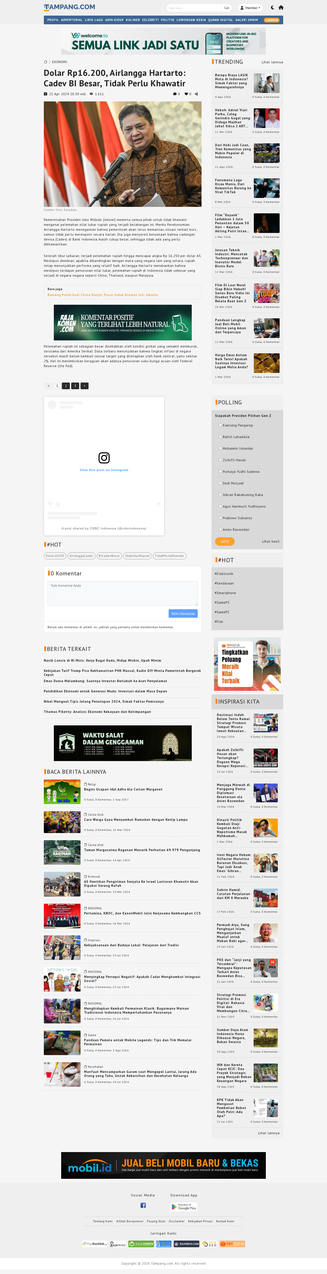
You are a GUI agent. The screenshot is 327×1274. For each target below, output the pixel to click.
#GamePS (222, 602)
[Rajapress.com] (186, 1243)
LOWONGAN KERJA (191, 20)
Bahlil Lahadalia (236, 437)
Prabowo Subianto (237, 518)
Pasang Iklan (156, 1221)
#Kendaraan (224, 583)
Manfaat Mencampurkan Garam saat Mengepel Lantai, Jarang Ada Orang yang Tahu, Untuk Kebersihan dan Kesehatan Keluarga (140, 1074)
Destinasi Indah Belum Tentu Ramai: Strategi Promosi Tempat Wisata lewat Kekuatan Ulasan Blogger (234, 723)
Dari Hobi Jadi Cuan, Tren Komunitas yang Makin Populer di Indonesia (233, 151)
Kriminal (94, 877)
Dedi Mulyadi (233, 483)
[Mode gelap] (273, 8)
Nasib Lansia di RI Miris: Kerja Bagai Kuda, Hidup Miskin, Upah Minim (102, 660)
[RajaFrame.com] (118, 1243)
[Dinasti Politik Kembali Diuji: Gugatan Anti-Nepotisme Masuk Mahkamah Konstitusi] (266, 827)
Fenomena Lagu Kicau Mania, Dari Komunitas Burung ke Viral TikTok (233, 186)
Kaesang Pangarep (238, 425)
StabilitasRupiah (137, 556)
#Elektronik (224, 574)
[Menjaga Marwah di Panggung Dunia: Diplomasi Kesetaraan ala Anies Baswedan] (266, 792)
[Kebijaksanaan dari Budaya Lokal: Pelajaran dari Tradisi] (62, 947)
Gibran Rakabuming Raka (243, 495)
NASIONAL (95, 908)
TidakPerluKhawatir (169, 556)
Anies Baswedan (236, 529)
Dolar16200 (55, 556)
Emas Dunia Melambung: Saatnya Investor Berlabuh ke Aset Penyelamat (105, 681)
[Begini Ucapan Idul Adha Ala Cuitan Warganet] (62, 791)
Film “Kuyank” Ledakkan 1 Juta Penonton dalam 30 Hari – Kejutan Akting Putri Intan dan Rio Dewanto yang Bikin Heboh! (232, 223)
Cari (226, 8)
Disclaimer (177, 1221)
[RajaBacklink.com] (94, 1243)
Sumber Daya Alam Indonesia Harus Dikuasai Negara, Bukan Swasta (232, 1036)
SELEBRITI (150, 20)
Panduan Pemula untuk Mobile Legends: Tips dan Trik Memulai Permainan (138, 1042)
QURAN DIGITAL (220, 20)
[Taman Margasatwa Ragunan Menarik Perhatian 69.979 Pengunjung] (62, 852)
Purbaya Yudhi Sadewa (241, 471)
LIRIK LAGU (94, 20)
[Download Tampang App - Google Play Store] (184, 1206)
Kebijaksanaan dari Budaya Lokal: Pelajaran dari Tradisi (131, 945)
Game (92, 1035)
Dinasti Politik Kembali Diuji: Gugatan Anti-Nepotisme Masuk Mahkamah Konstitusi (232, 828)
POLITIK (167, 20)
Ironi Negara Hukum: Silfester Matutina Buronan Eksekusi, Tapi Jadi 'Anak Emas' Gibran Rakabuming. (234, 863)
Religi (92, 784)
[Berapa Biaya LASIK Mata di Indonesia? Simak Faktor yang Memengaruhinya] (267, 83)
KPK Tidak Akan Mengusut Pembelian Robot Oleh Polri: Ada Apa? (231, 1108)
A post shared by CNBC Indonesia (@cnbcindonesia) (104, 528)
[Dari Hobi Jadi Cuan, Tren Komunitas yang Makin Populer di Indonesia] (267, 153)
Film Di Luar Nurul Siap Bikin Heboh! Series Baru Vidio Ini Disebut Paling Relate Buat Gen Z (232, 293)
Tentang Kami (103, 1221)
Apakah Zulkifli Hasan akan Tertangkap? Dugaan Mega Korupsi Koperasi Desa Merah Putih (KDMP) (232, 758)
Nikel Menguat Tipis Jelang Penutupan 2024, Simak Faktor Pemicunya (104, 701)
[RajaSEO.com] (210, 1243)
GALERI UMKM (246, 20)
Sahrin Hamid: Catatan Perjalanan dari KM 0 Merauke (233, 894)
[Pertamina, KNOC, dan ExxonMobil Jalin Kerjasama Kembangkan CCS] (62, 916)
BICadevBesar (109, 556)
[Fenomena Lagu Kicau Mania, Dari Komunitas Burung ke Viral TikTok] (267, 188)
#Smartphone (225, 593)
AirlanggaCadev (81, 556)
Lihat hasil (271, 541)
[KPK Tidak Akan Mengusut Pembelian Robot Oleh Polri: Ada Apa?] (266, 1107)
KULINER (133, 20)
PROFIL (53, 20)
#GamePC (222, 612)
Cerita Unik (96, 815)
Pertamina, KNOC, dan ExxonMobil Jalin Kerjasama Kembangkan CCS (142, 913)
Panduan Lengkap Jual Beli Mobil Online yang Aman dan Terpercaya (230, 326)
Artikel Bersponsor (129, 1221)
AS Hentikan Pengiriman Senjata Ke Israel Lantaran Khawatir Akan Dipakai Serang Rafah (141, 883)
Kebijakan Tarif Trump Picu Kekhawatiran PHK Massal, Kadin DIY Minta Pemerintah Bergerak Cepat (122, 673)
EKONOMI (59, 62)
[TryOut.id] (232, 1243)
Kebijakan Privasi (200, 1221)
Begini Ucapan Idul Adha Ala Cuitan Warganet (123, 789)
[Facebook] (143, 1205)
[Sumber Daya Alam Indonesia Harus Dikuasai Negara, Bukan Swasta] (266, 1037)
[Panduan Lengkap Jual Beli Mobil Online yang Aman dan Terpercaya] (267, 328)
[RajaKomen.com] (141, 1243)
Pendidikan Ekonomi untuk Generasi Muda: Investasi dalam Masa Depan (105, 691)
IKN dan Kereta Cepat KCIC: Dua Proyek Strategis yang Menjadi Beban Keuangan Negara (234, 1073)
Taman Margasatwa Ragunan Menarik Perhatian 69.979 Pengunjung (142, 850)
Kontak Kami (225, 1221)
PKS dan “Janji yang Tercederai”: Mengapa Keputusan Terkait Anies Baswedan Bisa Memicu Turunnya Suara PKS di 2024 (234, 968)
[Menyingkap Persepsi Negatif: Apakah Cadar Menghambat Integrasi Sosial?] (62, 979)
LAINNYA (272, 20)
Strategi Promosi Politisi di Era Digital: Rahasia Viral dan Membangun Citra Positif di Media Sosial (232, 1003)
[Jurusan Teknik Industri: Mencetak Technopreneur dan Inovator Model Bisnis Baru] (267, 258)
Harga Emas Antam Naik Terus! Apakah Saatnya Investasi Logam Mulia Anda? (231, 361)
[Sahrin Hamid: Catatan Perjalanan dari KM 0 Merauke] (266, 897)
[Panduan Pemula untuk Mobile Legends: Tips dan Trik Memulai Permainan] (62, 1042)
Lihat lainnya (272, 62)
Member (251, 8)
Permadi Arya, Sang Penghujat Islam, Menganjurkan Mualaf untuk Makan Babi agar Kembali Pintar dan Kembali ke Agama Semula (233, 933)
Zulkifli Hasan (234, 460)
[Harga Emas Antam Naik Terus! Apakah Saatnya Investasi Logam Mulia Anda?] (267, 363)
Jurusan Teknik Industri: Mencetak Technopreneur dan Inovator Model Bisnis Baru (231, 258)
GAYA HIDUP (114, 20)
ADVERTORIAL (72, 20)
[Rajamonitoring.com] (164, 1243)
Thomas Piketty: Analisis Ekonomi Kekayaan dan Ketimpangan (97, 712)
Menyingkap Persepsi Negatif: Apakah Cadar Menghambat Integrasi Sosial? (142, 979)
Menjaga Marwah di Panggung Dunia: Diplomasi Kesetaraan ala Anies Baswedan (233, 793)
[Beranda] (281, 8)
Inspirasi (94, 940)
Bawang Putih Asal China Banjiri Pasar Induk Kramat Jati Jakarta (103, 295)
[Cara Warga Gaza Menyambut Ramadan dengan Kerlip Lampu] (62, 822)
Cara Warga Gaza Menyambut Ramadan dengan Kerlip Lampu (136, 819)
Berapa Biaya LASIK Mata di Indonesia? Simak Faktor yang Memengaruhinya (231, 81)
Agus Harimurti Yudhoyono (244, 506)
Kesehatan (95, 1067)
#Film (219, 622)
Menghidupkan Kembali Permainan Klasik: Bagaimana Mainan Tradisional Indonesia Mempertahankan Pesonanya (136, 1010)
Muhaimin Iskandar (238, 448)
